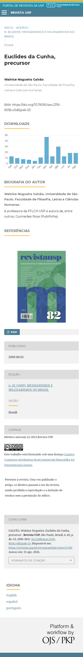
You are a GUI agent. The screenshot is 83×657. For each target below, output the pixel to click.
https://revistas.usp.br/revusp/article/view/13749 (40, 548)
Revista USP (21, 13)
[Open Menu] (4, 12)
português (13, 608)
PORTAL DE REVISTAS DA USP (23, 5)
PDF (13, 332)
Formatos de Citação (28, 560)
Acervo (22, 27)
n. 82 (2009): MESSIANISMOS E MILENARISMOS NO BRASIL (39, 34)
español (11, 602)
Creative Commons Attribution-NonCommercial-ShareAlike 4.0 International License (39, 459)
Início (8, 27)
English (11, 595)
